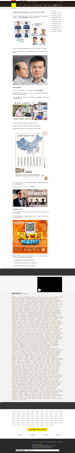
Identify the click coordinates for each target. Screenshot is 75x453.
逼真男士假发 (47, 355)
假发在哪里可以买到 (15, 387)
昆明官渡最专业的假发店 (53, 298)
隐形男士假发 (60, 359)
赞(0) (26, 13)
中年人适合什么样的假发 (40, 345)
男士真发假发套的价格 (51, 370)
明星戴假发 (28, 365)
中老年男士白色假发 (38, 359)
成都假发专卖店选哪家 (35, 334)
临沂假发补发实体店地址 (46, 313)
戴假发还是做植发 (47, 345)
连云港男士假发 (14, 330)
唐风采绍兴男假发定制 (42, 301)
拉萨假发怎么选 (53, 320)
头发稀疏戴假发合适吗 (22, 344)
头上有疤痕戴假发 (20, 394)
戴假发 (44, 377)
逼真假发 (17, 352)
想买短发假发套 (14, 394)
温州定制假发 (21, 306)
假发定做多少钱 (14, 373)
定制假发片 (58, 365)
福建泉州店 (46, 418)
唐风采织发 (44, 373)
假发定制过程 (40, 309)
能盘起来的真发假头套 (15, 391)
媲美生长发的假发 (42, 298)
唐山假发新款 (45, 319)
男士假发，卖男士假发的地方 (25, 363)
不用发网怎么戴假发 (15, 370)
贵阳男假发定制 (14, 322)
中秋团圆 (58, 320)
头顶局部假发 (53, 358)
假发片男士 (20, 370)
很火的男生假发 (52, 351)
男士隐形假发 (27, 355)
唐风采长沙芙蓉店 (45, 297)
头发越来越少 (28, 376)
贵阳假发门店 (20, 322)
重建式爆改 (13, 308)
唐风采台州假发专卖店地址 (51, 301)
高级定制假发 (49, 356)
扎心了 (23, 356)
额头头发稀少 (26, 398)
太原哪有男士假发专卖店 (38, 312)
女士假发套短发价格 (32, 358)
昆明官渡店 (46, 420)
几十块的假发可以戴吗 (21, 351)
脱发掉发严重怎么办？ (15, 398)
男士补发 (40, 369)
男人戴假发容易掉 (28, 351)
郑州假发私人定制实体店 (30, 384)
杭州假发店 (13, 331)
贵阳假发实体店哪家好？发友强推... (57, 17)
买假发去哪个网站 (41, 387)
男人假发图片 (25, 334)
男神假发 (17, 305)
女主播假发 (36, 370)
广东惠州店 (32, 411)
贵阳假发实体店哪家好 (26, 297)
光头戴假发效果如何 (15, 338)
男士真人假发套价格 (39, 377)
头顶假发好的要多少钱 (46, 369)
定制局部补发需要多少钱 (55, 348)
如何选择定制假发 (33, 356)
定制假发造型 (19, 356)
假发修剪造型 (18, 377)
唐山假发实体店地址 (53, 315)
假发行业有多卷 (26, 306)
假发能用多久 (26, 394)
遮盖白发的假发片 (26, 370)
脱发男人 (53, 338)
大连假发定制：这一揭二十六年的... (57, 19)
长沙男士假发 (28, 327)
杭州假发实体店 (41, 316)
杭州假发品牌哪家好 (56, 330)
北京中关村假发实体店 (38, 319)
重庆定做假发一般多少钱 (35, 331)
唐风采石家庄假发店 (15, 301)
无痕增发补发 (49, 344)
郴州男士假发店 (52, 306)
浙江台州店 (18, 418)
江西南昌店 (60, 418)
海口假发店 (18, 331)
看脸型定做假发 (48, 338)
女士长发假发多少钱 (31, 388)
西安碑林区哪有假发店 (23, 313)
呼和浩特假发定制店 (58, 309)
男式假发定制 (14, 359)
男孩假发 (57, 380)
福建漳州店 (51, 418)
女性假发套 (31, 370)
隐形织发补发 (35, 362)
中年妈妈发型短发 (46, 390)
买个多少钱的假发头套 (51, 352)
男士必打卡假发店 (14, 298)
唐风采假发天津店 (22, 301)
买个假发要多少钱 (42, 338)
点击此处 (49, 445)
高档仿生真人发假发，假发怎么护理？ (18, 348)
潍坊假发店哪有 (39, 313)
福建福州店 (41, 418)
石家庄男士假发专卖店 (45, 315)
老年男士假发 (48, 395)
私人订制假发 (42, 391)
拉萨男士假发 (48, 320)
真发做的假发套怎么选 (40, 337)
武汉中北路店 (32, 413)
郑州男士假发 (18, 327)
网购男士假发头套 (53, 383)
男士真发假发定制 (39, 358)
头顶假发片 (61, 333)
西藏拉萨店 (51, 420)
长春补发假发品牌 (30, 323)
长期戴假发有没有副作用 (26, 373)
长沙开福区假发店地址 (15, 312)
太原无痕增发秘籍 (14, 333)
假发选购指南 (35, 309)
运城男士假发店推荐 (23, 312)
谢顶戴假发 (41, 366)
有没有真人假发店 (25, 387)
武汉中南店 (51, 413)
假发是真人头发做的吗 (15, 380)
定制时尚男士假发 (22, 352)
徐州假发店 (61, 297)
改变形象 (38, 305)
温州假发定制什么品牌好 (48, 334)
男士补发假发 (20, 334)
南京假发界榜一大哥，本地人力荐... (57, 25)
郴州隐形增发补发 (58, 306)
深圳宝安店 (37, 411)
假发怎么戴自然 (36, 380)
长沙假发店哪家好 (55, 297)
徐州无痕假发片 (43, 320)
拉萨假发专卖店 (51, 309)
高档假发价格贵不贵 (49, 340)
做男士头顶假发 (14, 355)
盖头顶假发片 (20, 373)
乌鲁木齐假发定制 (45, 309)
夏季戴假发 (37, 365)
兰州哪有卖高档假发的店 (23, 315)
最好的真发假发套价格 (15, 319)
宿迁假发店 (60, 316)
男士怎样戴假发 (14, 369)
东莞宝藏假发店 (36, 298)
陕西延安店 (60, 420)
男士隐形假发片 (14, 351)
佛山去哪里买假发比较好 (29, 298)
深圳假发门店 (60, 322)
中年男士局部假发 (57, 377)
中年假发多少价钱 (50, 341)
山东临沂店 (18, 420)
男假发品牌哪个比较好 (54, 345)
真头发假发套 (53, 394)
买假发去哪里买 (47, 383)
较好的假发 (58, 384)
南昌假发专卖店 (20, 297)
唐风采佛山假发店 (43, 302)
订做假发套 (18, 363)
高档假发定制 (58, 351)
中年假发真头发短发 (43, 365)
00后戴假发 (41, 334)
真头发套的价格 (22, 390)
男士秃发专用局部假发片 (43, 341)
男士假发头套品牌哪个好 (29, 362)
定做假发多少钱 (33, 376)
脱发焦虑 (43, 333)
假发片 (56, 387)
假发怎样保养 (33, 365)
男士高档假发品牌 (14, 395)
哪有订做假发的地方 (30, 383)
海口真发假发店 (20, 320)
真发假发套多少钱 (30, 366)
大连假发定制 (33, 297)
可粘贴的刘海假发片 (15, 358)
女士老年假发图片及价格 (27, 395)
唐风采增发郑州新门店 (26, 322)
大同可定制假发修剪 (30, 312)
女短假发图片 (27, 390)
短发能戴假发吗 (58, 363)
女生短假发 (23, 365)
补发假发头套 (36, 369)
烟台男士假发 (51, 327)
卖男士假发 (26, 337)
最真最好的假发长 (28, 340)
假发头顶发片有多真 (46, 380)
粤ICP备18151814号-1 (50, 446)
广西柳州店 (51, 411)
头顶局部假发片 (25, 338)
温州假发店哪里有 (29, 316)
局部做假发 (25, 369)
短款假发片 (20, 338)
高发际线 (23, 340)
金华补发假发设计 (23, 316)
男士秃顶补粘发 (60, 391)
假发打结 (13, 366)
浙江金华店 (32, 418)
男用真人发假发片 (36, 381)
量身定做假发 (60, 337)
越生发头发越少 (31, 394)
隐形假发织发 (51, 377)
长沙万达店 (23, 413)
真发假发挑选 (14, 356)
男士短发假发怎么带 (15, 344)
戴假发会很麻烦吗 (36, 366)
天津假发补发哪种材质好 (16, 316)
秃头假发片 (60, 381)
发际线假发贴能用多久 (55, 344)
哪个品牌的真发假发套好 (23, 380)
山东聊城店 (27, 420)
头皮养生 (32, 373)
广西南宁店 (46, 411)
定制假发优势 (53, 363)
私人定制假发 (48, 373)
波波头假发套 (30, 381)
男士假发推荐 (53, 369)
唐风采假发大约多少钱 (42, 344)
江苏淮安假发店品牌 (39, 327)
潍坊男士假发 (20, 330)
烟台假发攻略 (56, 327)
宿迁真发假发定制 (53, 323)
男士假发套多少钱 (31, 359)
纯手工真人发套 (47, 387)
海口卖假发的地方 (14, 320)
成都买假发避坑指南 (37, 322)
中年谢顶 (52, 362)
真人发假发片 (37, 388)
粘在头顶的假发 (30, 380)
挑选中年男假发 (34, 340)
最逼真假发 (13, 305)
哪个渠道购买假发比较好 (28, 309)
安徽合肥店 (37, 418)
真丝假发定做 (54, 356)
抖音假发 (35, 383)
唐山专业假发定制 (39, 297)
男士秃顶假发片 (14, 376)
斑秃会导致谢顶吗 (38, 398)
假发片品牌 (19, 365)
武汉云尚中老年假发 (26, 333)
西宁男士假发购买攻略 (54, 333)
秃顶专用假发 (56, 341)
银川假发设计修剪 (31, 320)
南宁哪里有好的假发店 (15, 313)
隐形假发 (20, 387)
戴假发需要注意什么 (27, 305)
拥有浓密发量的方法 (57, 366)
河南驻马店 (60, 413)
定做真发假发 (30, 377)
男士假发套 (40, 395)
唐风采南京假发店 (14, 302)
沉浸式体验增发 (55, 319)
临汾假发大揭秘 (35, 330)
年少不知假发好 (47, 337)
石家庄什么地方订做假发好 (44, 326)
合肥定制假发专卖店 (31, 315)
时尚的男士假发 (59, 331)
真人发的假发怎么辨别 (15, 345)
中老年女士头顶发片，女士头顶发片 (21, 381)
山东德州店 (23, 420)
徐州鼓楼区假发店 (55, 316)
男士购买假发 (47, 305)
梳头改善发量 (37, 308)
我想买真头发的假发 (32, 345)
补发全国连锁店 (55, 391)
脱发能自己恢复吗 (36, 391)
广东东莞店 (23, 411)
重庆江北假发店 (28, 331)
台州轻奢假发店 (14, 326)
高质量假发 (23, 341)
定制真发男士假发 (59, 358)
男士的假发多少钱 (19, 359)
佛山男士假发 (50, 330)
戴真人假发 (21, 398)
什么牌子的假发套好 (47, 363)
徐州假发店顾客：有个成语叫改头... (57, 29)
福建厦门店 (56, 418)
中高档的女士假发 (47, 351)
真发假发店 (51, 355)
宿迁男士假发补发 (60, 323)
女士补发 (37, 355)
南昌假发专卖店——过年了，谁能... (57, 15)
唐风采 (19, 376)
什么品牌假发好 (40, 370)
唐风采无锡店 (56, 302)
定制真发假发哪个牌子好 (46, 358)
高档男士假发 (14, 363)
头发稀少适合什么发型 (48, 391)
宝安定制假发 (37, 306)
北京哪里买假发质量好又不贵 (34, 326)
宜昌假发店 (40, 330)
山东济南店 (13, 420)
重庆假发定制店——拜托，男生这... (57, 13)
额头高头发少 (55, 398)
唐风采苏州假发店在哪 (59, 301)
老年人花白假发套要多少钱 (34, 390)
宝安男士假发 (32, 306)
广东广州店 (18, 411)
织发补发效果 (36, 341)
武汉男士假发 (32, 333)
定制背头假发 (58, 369)
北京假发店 (28, 326)
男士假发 (47, 298)
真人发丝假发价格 (29, 391)
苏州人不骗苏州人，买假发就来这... (57, 31)
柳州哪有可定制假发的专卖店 (56, 312)
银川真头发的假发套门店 (23, 319)
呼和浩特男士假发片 (48, 331)
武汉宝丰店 (37, 413)
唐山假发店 (50, 319)
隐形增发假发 (45, 330)
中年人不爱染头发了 (15, 306)
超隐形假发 (29, 334)
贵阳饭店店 (37, 420)
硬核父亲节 (39, 348)
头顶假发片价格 (38, 352)
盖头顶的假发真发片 (44, 384)
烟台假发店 (59, 313)
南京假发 (50, 297)
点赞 (27, 13)
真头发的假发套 (23, 376)
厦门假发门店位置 (47, 323)
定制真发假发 (41, 351)
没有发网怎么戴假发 (15, 383)
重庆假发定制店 (14, 297)
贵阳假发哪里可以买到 (38, 315)
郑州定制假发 (18, 308)
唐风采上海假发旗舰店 (29, 302)
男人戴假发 (58, 383)
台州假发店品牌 (35, 316)
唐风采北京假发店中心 (21, 302)
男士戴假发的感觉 (40, 363)
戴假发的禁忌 (49, 381)
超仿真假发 (17, 337)
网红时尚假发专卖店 (54, 373)
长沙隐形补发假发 (42, 306)
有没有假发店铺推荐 (23, 391)
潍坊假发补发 (25, 330)
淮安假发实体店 (45, 327)
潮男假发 (45, 370)
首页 (12, 8)
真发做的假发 (36, 344)
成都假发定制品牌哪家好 (21, 384)
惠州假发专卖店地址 (31, 319)
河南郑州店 (56, 413)
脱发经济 (28, 344)
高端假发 (36, 373)
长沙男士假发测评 (24, 308)
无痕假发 (51, 326)
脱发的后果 (48, 359)
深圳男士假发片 (48, 333)
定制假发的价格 (54, 308)
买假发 (34, 377)
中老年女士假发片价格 (15, 390)
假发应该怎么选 (42, 388)
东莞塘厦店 (41, 411)
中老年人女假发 (14, 384)
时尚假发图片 (27, 356)
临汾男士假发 (30, 330)
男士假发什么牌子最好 (32, 337)
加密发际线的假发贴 (24, 377)
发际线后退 (59, 398)
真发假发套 (60, 395)
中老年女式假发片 (55, 381)
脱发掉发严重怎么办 (49, 398)
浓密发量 (43, 398)
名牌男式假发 (26, 358)
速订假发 (56, 305)
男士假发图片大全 (56, 340)
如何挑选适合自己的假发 (21, 326)
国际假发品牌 (52, 390)
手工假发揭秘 (52, 305)
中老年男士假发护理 (21, 355)
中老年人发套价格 (34, 363)
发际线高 (44, 395)
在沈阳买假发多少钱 (56, 326)
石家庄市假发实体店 (41, 383)
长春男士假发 (35, 323)
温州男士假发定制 (54, 322)
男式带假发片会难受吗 (22, 383)
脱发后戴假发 (54, 384)
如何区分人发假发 (59, 376)
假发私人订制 (24, 366)
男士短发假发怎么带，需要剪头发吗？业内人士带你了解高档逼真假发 (24, 265)
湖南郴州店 (13, 413)
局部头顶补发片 (35, 387)
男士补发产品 (44, 359)
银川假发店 (26, 320)
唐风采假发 (13, 362)
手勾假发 (47, 377)
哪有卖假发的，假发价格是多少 (41, 356)
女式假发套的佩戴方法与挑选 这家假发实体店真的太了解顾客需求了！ (24, 260)
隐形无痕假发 (42, 331)
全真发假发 (19, 341)
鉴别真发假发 (18, 362)
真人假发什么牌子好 (58, 390)
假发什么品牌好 (14, 341)
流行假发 (22, 362)
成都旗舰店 (32, 420)
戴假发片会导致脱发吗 (54, 337)
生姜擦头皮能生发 (34, 395)
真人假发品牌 (49, 365)
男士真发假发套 (31, 338)
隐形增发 (32, 308)
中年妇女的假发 (50, 366)
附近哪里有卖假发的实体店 (24, 345)
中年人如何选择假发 (50, 302)
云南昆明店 (41, 420)
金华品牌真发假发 (38, 333)
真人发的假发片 (39, 376)
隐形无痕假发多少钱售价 (41, 340)
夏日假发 (59, 334)
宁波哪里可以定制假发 (48, 316)
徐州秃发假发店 (37, 320)
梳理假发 (30, 387)
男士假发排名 (55, 334)
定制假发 (47, 306)
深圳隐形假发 (14, 323)
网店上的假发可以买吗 (29, 341)
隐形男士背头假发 (58, 338)
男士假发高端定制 (44, 352)
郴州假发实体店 (19, 323)
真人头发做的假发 (37, 384)
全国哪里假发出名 (18, 366)
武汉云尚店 (41, 413)
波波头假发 (58, 394)
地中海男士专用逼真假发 (28, 348)
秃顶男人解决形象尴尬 (43, 381)
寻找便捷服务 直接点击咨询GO (37, 429)
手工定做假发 (56, 355)
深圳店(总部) (14, 411)
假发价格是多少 (14, 334)
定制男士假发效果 (48, 308)
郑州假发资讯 (23, 327)
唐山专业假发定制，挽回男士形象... (57, 21)
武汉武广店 (46, 413)
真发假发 (13, 377)
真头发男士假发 (41, 355)
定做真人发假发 (32, 355)
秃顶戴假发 (21, 305)
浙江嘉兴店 (27, 418)
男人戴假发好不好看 (54, 359)
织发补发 (31, 344)
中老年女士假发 (56, 362)
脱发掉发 (33, 398)
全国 (13, 0)
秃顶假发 (49, 384)
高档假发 (39, 373)
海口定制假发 (23, 331)
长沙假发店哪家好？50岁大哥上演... (57, 27)
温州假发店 (48, 322)
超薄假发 (57, 370)
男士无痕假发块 (57, 352)
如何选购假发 (45, 394)
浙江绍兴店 (23, 418)
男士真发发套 (37, 338)
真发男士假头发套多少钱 (23, 388)
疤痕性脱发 (35, 348)
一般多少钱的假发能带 (15, 388)
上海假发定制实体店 (21, 298)
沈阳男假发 (13, 327)
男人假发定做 (25, 359)
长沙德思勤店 (28, 413)
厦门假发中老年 (40, 323)
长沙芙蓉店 (56, 411)
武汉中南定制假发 (14, 309)
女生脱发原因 (40, 394)
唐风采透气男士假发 (35, 351)
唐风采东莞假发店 (36, 302)
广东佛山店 (27, 411)
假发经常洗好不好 (30, 369)
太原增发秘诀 (20, 333)
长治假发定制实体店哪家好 (46, 312)
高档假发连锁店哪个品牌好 (46, 348)
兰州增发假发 (54, 331)
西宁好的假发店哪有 (15, 315)
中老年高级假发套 (18, 340)
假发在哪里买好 (14, 365)
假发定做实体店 (20, 369)
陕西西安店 (56, 420)
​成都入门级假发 (43, 322)
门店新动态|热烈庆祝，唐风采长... (56, 23)
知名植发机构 (22, 337)
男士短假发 (13, 352)
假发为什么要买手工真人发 (30, 352)
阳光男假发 (42, 305)
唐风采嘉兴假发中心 (35, 301)
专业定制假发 (48, 362)
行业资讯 (15, 8)
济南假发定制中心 (54, 313)
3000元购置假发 (33, 305)
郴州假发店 (24, 323)
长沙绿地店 (18, 413)
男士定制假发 (21, 358)
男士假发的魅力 (42, 308)
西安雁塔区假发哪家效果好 (32, 313)
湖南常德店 (60, 411)
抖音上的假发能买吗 (49, 388)
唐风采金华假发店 (28, 301)
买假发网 (54, 388)
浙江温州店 (13, 418)
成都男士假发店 (20, 309)
